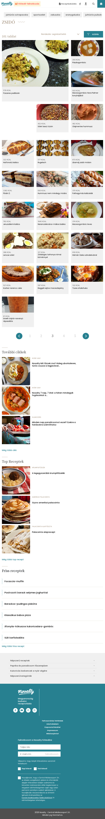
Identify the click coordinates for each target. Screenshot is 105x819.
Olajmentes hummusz (82, 126)
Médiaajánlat (52, 733)
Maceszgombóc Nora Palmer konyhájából (85, 94)
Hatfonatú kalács (11, 162)
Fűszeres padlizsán (11, 93)
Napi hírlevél (27, 769)
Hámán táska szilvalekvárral (84, 255)
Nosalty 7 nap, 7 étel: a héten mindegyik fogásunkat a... (52, 394)
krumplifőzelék (38, 467)
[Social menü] (80, 4)
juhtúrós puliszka (94, 14)
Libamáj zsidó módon (81, 162)
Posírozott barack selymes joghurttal (26, 592)
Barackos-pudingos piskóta (20, 603)
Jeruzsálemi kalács (11, 224)
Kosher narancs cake (12, 288)
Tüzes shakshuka (79, 288)
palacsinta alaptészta (42, 526)
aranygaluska (73, 14)
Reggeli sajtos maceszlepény (51, 288)
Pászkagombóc (79, 62)
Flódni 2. (6, 193)
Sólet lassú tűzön (45, 126)
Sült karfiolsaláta (14, 637)
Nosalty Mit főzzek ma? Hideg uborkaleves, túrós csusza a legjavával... (54, 364)
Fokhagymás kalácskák (82, 193)
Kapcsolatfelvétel (52, 727)
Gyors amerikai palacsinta (46, 502)
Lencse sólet (8, 255)
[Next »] (86, 337)
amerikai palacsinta (41, 497)
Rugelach (42, 162)
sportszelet (39, 14)
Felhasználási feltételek (52, 721)
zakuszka (55, 14)
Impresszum (52, 730)
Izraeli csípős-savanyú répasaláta (13, 319)
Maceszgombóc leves (82, 224)
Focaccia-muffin (14, 581)
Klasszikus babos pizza (17, 615)
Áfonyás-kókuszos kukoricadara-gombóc (28, 626)
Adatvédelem (52, 724)
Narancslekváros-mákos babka (51, 224)
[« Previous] (19, 337)
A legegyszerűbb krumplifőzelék (48, 473)
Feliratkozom (52, 754)
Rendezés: (46, 34)
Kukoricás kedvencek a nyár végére (28, 671)
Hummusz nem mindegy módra (52, 193)
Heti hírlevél (42, 769)
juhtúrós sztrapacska (17, 14)
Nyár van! (36, 358)
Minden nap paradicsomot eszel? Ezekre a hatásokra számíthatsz (54, 423)
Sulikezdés (36, 417)
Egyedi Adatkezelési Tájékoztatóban (37, 797)
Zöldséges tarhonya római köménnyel (49, 256)
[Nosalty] (7, 4)
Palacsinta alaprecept (43, 532)
